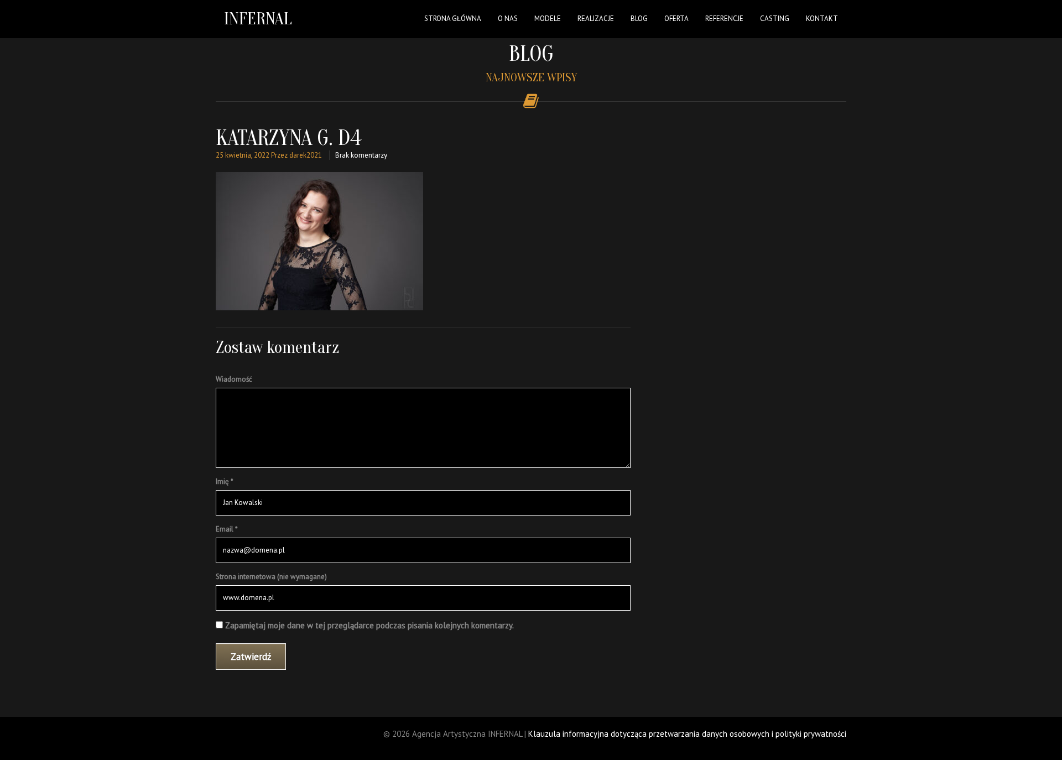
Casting (774, 18)
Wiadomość (234, 379)
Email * (227, 529)
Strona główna (452, 18)
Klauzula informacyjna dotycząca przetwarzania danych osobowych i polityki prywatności (687, 733)
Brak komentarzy (361, 155)
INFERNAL (258, 18)
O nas (508, 18)
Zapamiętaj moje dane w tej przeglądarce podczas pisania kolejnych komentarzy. (369, 625)
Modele (547, 18)
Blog (639, 18)
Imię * (224, 481)
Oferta (676, 18)
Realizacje (595, 18)
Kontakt (822, 18)
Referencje (724, 18)
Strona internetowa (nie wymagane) (271, 576)
